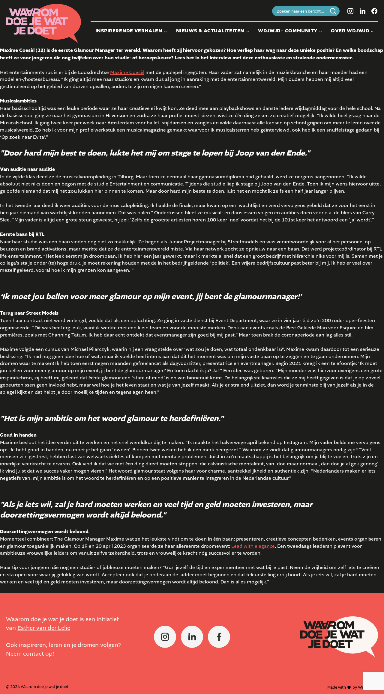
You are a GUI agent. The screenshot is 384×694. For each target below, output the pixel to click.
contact (33, 653)
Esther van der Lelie (43, 628)
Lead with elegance (253, 546)
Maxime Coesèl (127, 72)
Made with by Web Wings (352, 687)
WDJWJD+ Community (287, 31)
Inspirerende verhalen (129, 31)
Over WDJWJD (350, 31)
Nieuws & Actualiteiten (210, 31)
